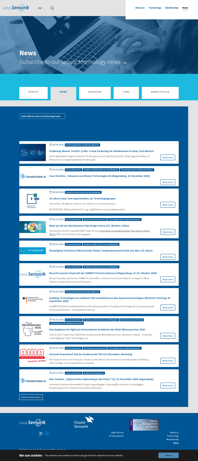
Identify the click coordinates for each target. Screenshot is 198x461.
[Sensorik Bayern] (16, 8)
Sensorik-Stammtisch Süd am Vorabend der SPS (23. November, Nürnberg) (90, 354)
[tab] (33, 93)
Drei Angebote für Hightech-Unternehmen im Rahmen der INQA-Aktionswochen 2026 (97, 329)
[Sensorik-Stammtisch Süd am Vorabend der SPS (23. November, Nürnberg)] (32, 355)
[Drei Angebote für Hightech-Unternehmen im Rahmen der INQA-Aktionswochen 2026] (32, 328)
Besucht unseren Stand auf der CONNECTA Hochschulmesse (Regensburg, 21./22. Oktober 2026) (103, 273)
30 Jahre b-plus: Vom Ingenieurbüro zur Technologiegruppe (82, 198)
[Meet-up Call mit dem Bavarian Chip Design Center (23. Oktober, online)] (32, 226)
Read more (167, 157)
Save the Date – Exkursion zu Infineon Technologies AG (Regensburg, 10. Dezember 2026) (99, 176)
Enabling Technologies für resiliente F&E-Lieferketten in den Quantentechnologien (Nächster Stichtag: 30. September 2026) (110, 299)
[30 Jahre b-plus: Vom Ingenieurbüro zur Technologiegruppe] (32, 200)
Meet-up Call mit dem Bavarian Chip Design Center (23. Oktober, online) (89, 225)
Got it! (168, 455)
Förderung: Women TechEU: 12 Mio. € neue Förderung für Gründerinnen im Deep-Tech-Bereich (101, 151)
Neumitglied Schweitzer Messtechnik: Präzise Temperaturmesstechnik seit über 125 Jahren (101, 250)
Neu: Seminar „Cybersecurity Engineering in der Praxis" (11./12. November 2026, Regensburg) (101, 379)
